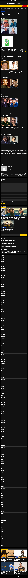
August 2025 (2, 279)
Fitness (2, 493)
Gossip (2, 500)
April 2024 (2, 307)
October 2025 (3, 275)
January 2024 (3, 313)
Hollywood (2, 506)
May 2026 (2, 263)
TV (1, 543)
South (2, 527)
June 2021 (2, 368)
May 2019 (2, 413)
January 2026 (3, 270)
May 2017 (2, 456)
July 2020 (2, 388)
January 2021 (3, 377)
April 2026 (2, 264)
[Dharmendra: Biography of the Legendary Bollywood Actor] (7, 554)
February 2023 (3, 332)
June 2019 (2, 411)
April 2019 (2, 415)
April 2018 (2, 436)
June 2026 (2, 261)
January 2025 (3, 291)
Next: (21, 174)
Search (2, 232)
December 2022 (3, 336)
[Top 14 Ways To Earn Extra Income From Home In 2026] (7, 566)
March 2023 (2, 331)
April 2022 (2, 350)
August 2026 (3, 257)
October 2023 (3, 318)
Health (2, 502)
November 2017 (3, 445)
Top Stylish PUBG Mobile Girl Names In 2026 (7, 229)
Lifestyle (2, 513)
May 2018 (2, 434)
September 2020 (3, 384)
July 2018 (2, 431)
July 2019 (2, 409)
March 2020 (2, 395)
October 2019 (3, 404)
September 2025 (3, 277)
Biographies (2, 466)
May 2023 (2, 327)
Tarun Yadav (3, 16)
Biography (2, 468)
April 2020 (2, 393)
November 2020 (3, 381)
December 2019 (3, 400)
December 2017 (3, 443)
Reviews (2, 525)
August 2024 (2, 300)
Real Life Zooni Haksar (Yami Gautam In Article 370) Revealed (19, 218)
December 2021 (3, 357)
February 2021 (3, 375)
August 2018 (2, 429)
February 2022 (3, 354)
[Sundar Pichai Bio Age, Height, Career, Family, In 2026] (20, 554)
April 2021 (2, 372)
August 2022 (2, 343)
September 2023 (3, 320)
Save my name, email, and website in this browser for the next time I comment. (13, 201)
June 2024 (2, 304)
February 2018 (3, 440)
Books (2, 477)
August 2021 (2, 365)
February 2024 (3, 311)
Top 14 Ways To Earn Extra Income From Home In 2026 (7, 243)
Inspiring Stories (3, 509)
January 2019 (3, 420)
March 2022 (2, 352)
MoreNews (12, 577)
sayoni (2, 219)
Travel (2, 540)
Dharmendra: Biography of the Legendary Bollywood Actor (8, 240)
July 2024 (2, 302)
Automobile (2, 463)
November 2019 (3, 402)
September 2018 (3, 427)
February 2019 (3, 418)
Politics (2, 522)
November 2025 (3, 273)
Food (2, 495)
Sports (2, 529)
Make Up (2, 515)
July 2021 (2, 366)
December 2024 (3, 293)
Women (2, 545)
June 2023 (2, 325)
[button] (1, 6)
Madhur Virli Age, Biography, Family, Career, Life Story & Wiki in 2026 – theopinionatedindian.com (13, 251)
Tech (2, 534)
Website (2, 198)
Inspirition (2, 511)
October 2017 (3, 447)
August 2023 (2, 322)
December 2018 (3, 422)
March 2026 (2, 266)
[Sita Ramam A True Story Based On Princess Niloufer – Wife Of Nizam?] (7, 212)
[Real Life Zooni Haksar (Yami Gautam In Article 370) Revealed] (20, 212)
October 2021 (3, 361)
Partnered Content (3, 520)
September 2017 (3, 449)
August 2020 (3, 386)
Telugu (2, 536)
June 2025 (2, 282)
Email (2, 195)
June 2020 (2, 390)
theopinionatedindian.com (14, 3)
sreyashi (16, 573)
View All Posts (10, 169)
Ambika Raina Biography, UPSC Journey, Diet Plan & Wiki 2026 (9, 252)
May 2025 (2, 284)
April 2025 (2, 286)
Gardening (2, 499)
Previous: (7, 174)
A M (2, 561)
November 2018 (3, 424)
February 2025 (3, 289)
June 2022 (2, 347)
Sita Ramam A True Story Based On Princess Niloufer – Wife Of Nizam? (7, 218)
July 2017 (2, 452)
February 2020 (3, 397)
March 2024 (2, 309)
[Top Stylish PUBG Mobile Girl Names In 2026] (7, 224)
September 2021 (3, 363)
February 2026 (3, 268)
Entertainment (3, 11)
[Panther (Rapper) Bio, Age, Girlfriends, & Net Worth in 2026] (20, 566)
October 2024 (3, 297)
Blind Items (2, 475)
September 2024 (3, 298)
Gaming (2, 497)
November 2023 (3, 316)
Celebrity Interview (3, 481)
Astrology (2, 461)
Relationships (3, 524)
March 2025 (2, 288)
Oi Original (2, 518)
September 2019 (3, 406)
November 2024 (3, 295)
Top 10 (2, 538)
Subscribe (25, 5)
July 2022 (2, 345)
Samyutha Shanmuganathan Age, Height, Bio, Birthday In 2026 (8, 246)
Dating (2, 484)
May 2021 (2, 370)
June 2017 (2, 454)
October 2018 (3, 425)
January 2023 (3, 334)
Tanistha (16, 219)
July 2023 (2, 323)
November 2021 (3, 359)
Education (2, 486)
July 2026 (2, 259)
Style (2, 531)
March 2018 (2, 438)
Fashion (2, 490)
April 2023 (2, 329)
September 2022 (3, 341)
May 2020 (2, 391)
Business (2, 479)
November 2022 (3, 338)
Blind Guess (2, 472)
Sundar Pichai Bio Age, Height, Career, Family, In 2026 (7, 241)
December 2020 (3, 379)
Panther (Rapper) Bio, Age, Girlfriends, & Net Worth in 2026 (8, 244)
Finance (2, 491)
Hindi (2, 504)
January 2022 (3, 356)
